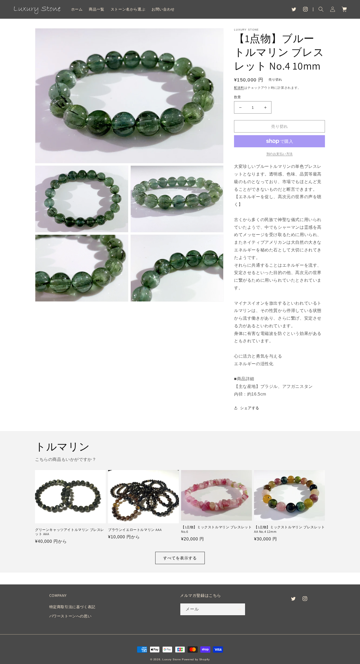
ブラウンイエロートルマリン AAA (135, 530)
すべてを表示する (180, 558)
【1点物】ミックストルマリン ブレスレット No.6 (216, 529)
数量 (237, 97)
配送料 (239, 88)
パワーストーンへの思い (70, 616)
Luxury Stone (171, 659)
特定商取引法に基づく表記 (72, 607)
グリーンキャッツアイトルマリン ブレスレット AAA (69, 532)
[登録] (239, 609)
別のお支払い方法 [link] (279, 154)
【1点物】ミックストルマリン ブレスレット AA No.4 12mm (289, 529)
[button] (321, 9)
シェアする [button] (249, 408)
